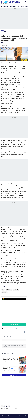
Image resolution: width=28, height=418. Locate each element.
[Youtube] (7, 406)
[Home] (1, 6)
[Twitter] (9, 406)
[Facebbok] (2, 406)
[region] (14, 213)
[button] (25, 2)
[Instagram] (4, 406)
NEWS (18, 6)
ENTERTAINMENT (13, 6)
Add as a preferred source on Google (14, 299)
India (3, 32)
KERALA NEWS (6, 6)
